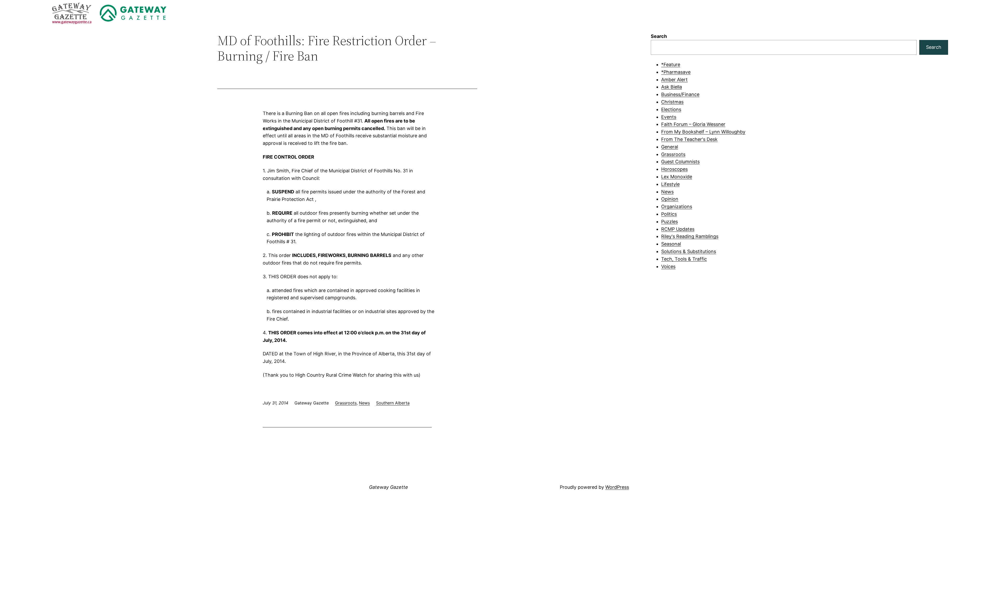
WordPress (617, 487)
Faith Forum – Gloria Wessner (693, 124)
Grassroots (346, 402)
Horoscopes (674, 169)
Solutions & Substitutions (688, 251)
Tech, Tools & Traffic (684, 259)
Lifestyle (670, 184)
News (364, 402)
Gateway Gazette (388, 487)
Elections (671, 109)
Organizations (676, 206)
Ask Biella (671, 87)
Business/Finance (680, 94)
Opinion (669, 199)
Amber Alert (674, 79)
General (669, 147)
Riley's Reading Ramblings (689, 236)
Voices (668, 266)
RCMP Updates (677, 229)
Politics (669, 214)
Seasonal (671, 244)
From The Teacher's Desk (689, 139)
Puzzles (669, 221)
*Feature (670, 64)
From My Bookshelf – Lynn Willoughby (703, 131)
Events (668, 117)
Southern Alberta (393, 402)
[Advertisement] (799, 312)
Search (659, 36)
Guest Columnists (680, 161)
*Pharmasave (676, 72)
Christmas (672, 102)
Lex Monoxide (676, 176)
